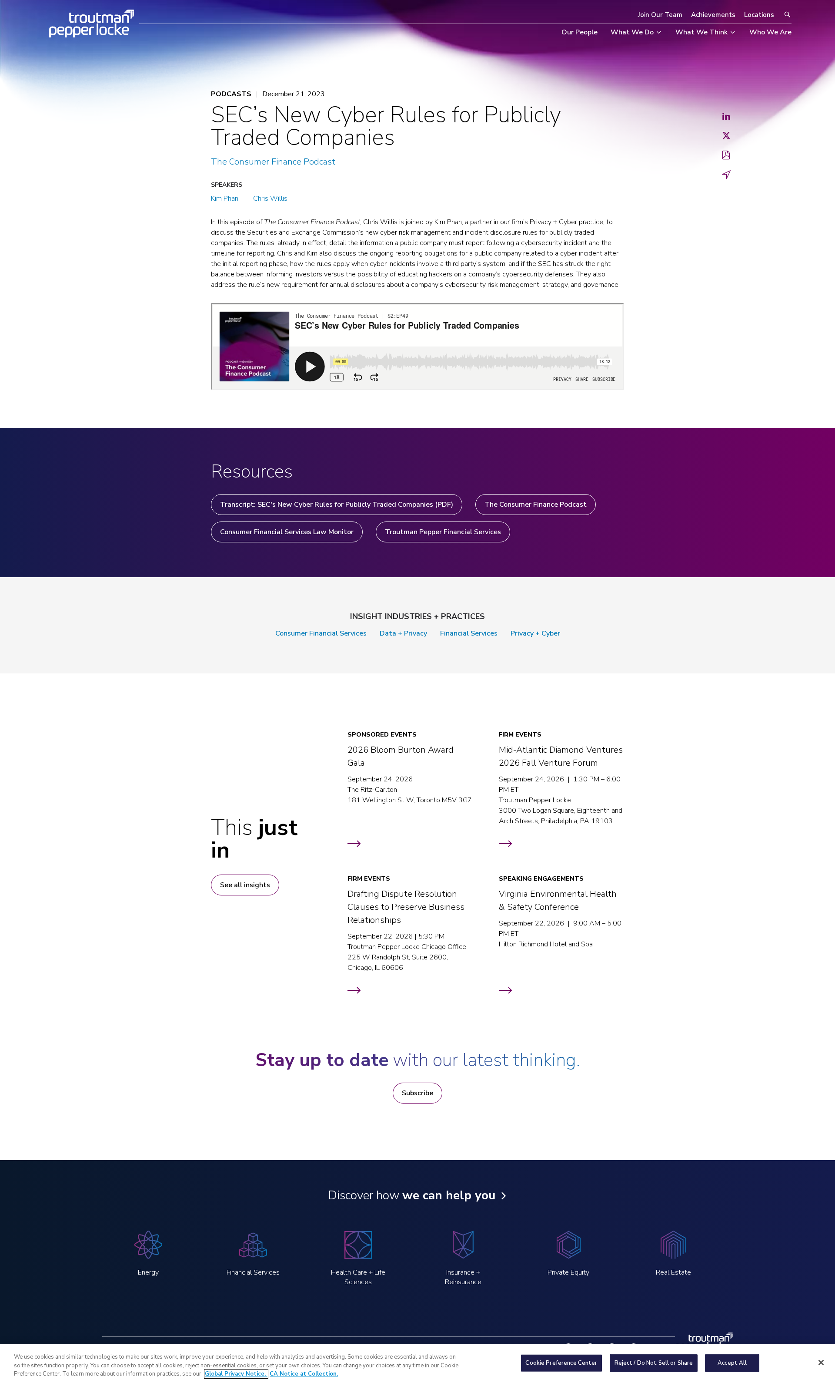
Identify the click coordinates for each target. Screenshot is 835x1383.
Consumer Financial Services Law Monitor (287, 532)
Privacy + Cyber (535, 633)
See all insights (245, 885)
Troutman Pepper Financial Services (443, 532)
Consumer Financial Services (321, 633)
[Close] (821, 1362)
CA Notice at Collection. (304, 1374)
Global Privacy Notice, (236, 1374)
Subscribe (417, 1093)
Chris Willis (270, 198)
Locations (759, 14)
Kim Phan (224, 198)
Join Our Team (660, 14)
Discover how (411, 1195)
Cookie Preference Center (561, 1362)
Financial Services (469, 633)
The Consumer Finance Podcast (273, 162)
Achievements (713, 14)
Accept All (732, 1362)
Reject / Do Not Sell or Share (654, 1362)
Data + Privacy (403, 633)
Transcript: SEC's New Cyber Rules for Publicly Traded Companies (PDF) (336, 504)
